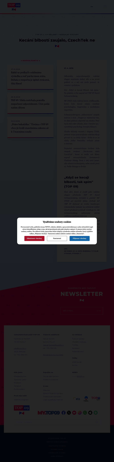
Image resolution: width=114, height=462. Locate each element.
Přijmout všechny (79, 238)
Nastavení (57, 238)
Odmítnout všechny (34, 238)
